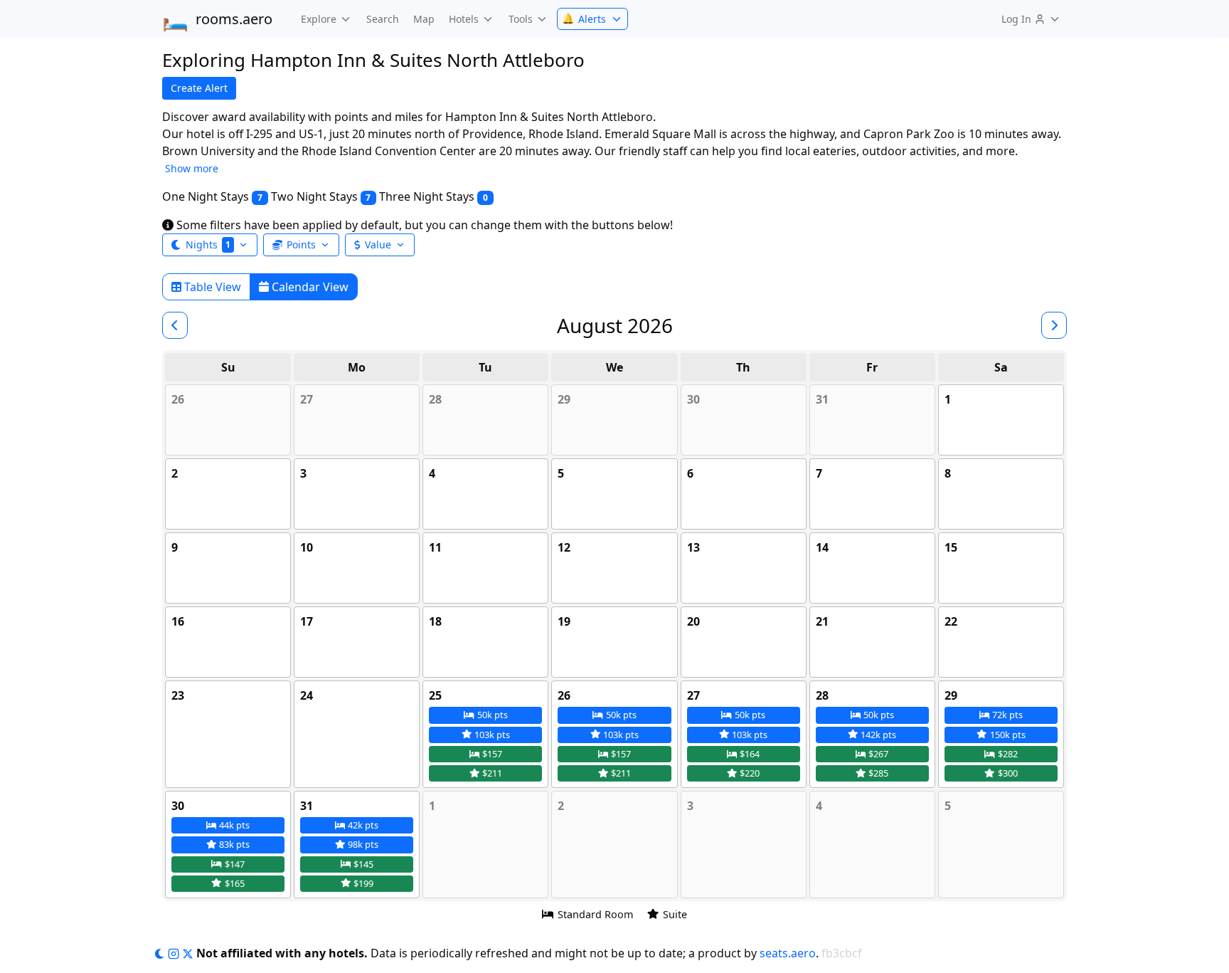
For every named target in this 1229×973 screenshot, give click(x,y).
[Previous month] (175, 325)
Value (378, 244)
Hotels (464, 19)
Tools (521, 19)
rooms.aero (217, 19)
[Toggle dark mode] (161, 953)
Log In (1016, 19)
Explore (318, 19)
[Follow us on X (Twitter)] (189, 953)
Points (301, 244)
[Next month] (1054, 325)
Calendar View (309, 287)
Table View (211, 287)
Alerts (584, 19)
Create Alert (199, 88)
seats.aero (788, 953)
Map (424, 19)
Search (382, 19)
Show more (191, 168)
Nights (208, 244)
